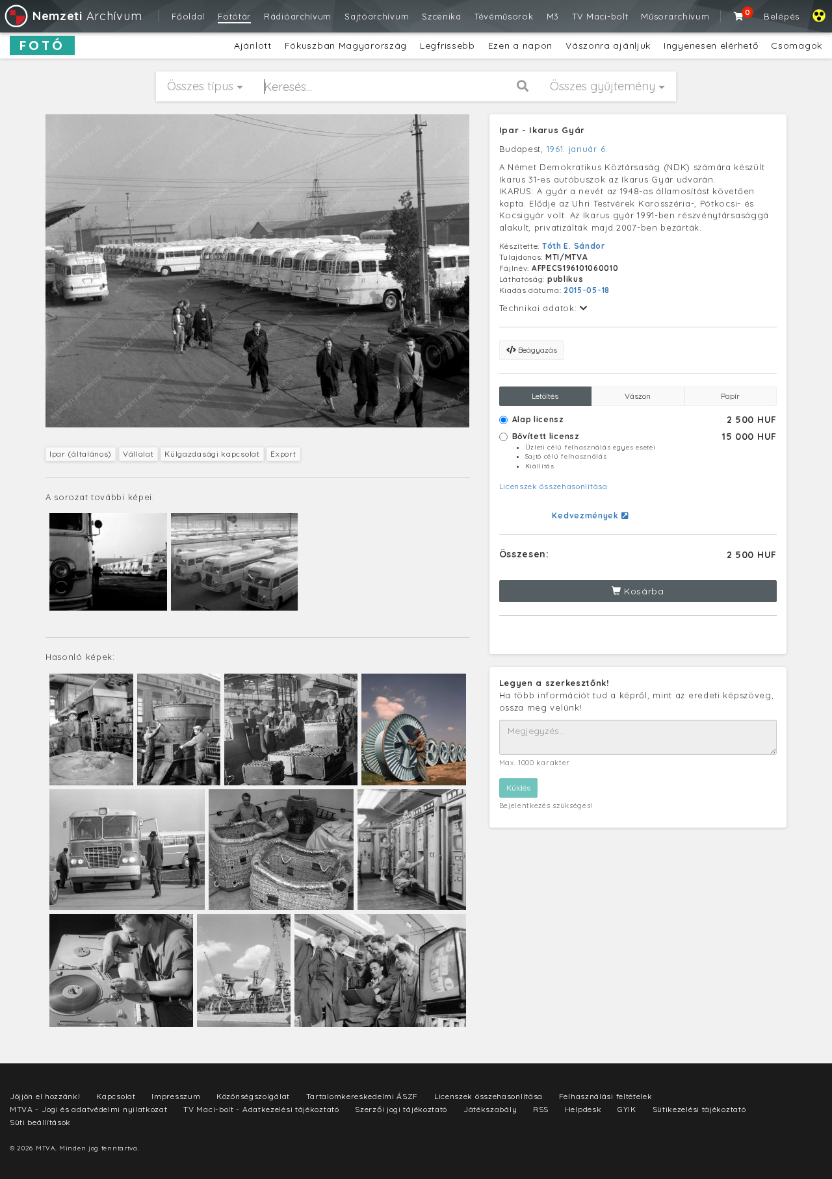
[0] (739, 16)
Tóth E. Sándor (573, 246)
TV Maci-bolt (600, 16)
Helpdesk (583, 1109)
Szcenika (442, 16)
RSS (541, 1109)
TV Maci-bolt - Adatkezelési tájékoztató (261, 1109)
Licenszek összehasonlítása (553, 486)
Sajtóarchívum (376, 16)
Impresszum (175, 1096)
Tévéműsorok (504, 16)
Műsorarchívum (675, 16)
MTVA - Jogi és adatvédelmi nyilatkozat (89, 1109)
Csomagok (796, 45)
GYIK (627, 1109)
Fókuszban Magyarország (346, 45)
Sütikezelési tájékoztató (699, 1109)
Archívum (87, 15)
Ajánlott (253, 45)
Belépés (782, 16)
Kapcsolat (115, 1096)
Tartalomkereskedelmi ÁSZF (362, 1096)
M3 (553, 16)
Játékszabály (490, 1109)
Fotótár (234, 16)
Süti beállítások (40, 1122)
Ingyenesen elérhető (711, 45)
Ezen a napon (520, 45)
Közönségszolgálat (253, 1096)
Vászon (638, 396)
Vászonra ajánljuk (608, 45)
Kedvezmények (586, 515)
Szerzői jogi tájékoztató (401, 1109)
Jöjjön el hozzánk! (45, 1096)
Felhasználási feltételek (606, 1096)
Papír (730, 396)
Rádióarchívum (298, 16)
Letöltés (545, 396)
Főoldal (188, 16)
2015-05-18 (587, 290)
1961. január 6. (577, 149)
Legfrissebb (447, 45)
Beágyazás (536, 350)
